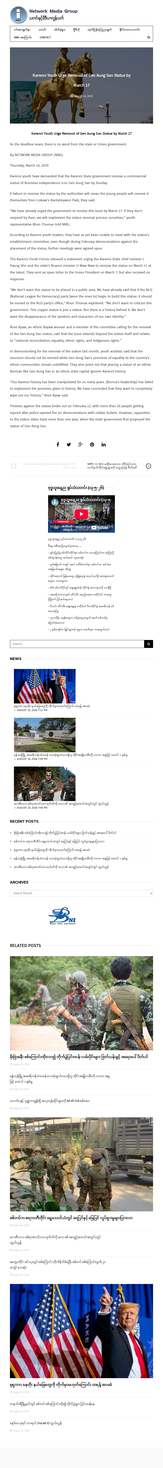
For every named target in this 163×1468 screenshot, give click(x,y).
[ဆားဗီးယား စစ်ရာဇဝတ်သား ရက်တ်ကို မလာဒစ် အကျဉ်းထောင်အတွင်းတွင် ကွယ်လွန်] (45, 784)
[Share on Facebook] (57, 445)
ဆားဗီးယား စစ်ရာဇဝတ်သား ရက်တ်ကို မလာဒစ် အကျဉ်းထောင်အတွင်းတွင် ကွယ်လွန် (61, 804)
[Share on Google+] (80, 445)
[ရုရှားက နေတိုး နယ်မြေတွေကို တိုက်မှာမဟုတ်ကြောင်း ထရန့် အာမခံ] (45, 686)
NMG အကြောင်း (23, 37)
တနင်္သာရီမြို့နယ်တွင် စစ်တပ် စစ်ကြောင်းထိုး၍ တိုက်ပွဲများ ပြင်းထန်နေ (52, 1404)
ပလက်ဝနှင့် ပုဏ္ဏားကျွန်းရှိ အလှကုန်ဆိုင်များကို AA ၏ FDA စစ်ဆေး (50, 1101)
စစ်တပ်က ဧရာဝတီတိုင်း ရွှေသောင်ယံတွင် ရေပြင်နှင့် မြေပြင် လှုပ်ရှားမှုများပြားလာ (59, 841)
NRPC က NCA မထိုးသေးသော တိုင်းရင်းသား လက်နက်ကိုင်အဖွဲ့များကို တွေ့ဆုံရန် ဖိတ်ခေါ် (112, 466)
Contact (45, 37)
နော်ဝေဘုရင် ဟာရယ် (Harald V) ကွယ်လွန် (36, 1423)
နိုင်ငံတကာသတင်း (130, 30)
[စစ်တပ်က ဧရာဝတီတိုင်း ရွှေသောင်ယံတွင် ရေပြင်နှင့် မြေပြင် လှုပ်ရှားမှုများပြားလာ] (81, 1164)
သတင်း (42, 30)
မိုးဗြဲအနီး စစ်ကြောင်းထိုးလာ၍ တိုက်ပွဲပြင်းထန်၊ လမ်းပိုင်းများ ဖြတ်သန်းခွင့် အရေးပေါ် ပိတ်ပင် (65, 833)
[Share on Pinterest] (92, 445)
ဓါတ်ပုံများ (59, 30)
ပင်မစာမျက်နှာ (22, 30)
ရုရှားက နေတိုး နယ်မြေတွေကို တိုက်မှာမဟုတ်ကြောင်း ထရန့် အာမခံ (52, 706)
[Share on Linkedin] (104, 445)
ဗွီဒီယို (76, 30)
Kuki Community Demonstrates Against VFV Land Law (49, 466)
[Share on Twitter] (69, 445)
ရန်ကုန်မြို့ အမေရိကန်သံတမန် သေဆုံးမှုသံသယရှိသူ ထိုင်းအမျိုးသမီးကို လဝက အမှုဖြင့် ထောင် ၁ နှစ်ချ (70, 755)
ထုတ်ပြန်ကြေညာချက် (100, 30)
